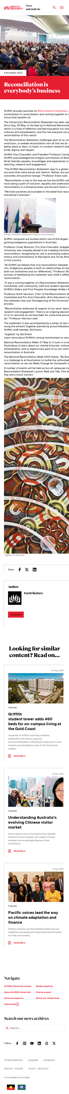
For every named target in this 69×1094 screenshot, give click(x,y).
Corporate (16, 614)
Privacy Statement (13, 1060)
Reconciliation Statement (52, 110)
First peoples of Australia (17, 1077)
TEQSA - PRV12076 (38, 1068)
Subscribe (10, 1004)
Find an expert (43, 992)
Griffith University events (17, 986)
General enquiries (13, 998)
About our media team (47, 998)
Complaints (49, 1060)
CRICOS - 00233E (13, 1068)
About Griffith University (17, 992)
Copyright (33, 1060)
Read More (19, 756)
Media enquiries (44, 986)
